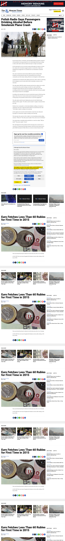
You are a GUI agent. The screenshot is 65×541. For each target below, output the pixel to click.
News (4, 15)
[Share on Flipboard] (43, 29)
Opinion (23, 15)
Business (18, 15)
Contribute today (57, 11)
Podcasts (33, 15)
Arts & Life (28, 15)
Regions (14, 15)
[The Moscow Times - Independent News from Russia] (11, 11)
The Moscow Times (5, 223)
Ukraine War (8, 15)
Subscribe (41, 140)
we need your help (25, 165)
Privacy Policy (22, 142)
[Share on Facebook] (33, 29)
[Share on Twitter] (35, 29)
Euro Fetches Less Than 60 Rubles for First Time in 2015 (23, 218)
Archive (38, 15)
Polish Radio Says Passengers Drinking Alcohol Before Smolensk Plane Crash (20, 22)
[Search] (63, 15)
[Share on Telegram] (37, 29)
